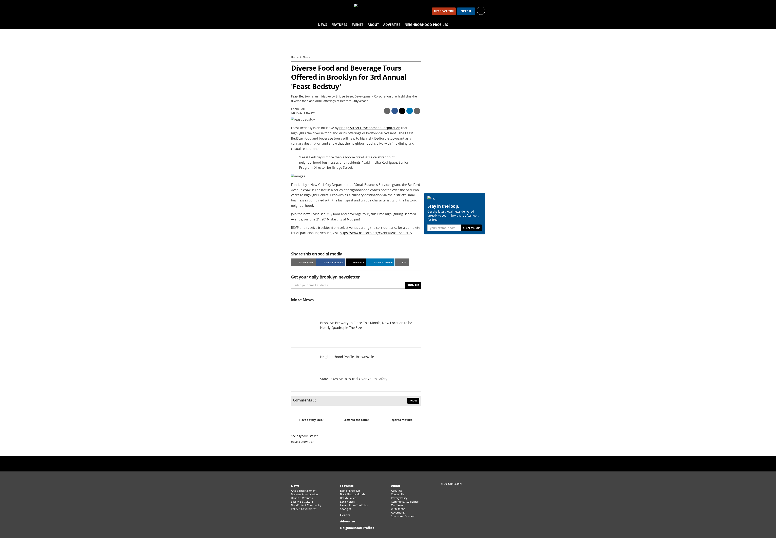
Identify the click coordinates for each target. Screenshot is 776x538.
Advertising (398, 512)
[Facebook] (296, 11)
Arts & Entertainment (303, 490)
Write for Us (398, 509)
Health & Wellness (302, 498)
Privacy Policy (399, 498)
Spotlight (345, 509)
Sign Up (413, 285)
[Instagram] (306, 11)
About (373, 24)
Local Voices (347, 501)
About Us (396, 490)
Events (357, 24)
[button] (481, 10)
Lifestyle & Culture (302, 501)
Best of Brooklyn (350, 490)
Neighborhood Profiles (426, 24)
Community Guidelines (405, 501)
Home (294, 57)
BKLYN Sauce (348, 498)
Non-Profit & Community (306, 505)
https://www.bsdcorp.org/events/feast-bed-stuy (376, 233)
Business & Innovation (304, 494)
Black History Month (352, 494)
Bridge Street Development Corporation (369, 128)
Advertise (391, 24)
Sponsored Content (403, 516)
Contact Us (397, 494)
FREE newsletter (444, 11)
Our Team (397, 505)
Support (466, 11)
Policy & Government (303, 509)
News (322, 24)
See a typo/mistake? (304, 436)
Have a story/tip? (302, 442)
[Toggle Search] (481, 25)
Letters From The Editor (354, 505)
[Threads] (317, 11)
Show (413, 400)
